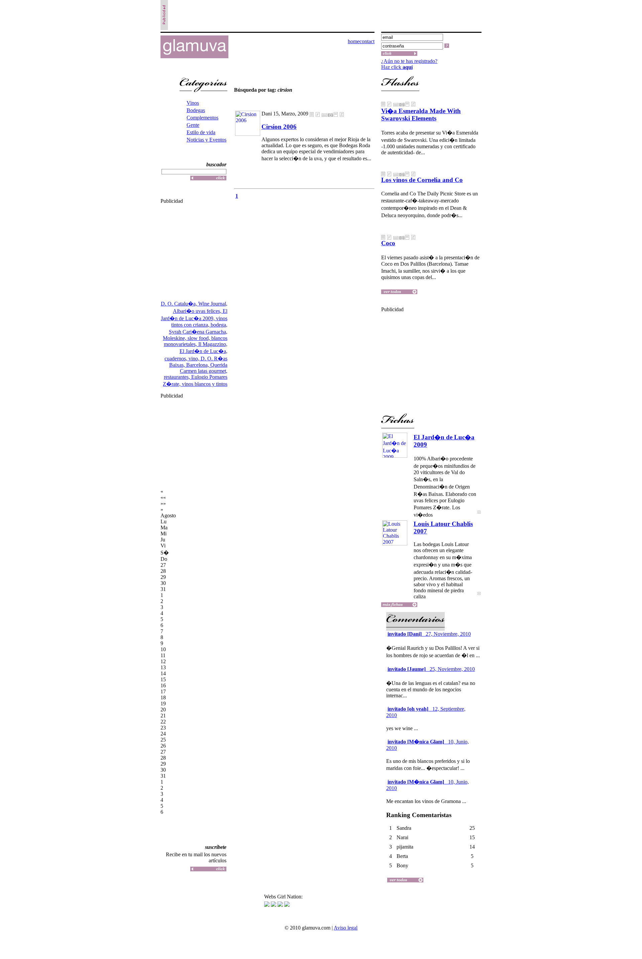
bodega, (219, 325)
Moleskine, (175, 338)
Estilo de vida (201, 132)
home (353, 41)
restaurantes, (177, 377)
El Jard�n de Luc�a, (203, 351)
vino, (195, 358)
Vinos (193, 103)
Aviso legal (345, 928)
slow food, (199, 338)
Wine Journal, (212, 304)
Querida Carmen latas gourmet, (203, 368)
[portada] (194, 56)
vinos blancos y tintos (204, 384)
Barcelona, (198, 365)
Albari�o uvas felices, (198, 311)
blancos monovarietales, (195, 341)
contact (366, 41)
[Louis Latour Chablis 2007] (478, 598)
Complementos (202, 117)
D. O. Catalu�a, (179, 304)
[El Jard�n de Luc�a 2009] (478, 516)
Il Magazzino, (212, 344)
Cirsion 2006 (279, 126)
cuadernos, (177, 358)
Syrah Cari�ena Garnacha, (198, 332)
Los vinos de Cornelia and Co (422, 179)
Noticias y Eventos (206, 140)
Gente (193, 125)
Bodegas (196, 110)
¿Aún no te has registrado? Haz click (409, 64)
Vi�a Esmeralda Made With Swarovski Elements (421, 114)
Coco (388, 243)
